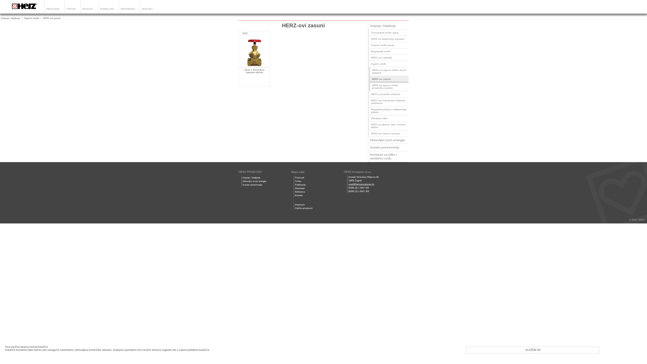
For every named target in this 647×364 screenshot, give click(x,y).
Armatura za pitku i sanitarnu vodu (383, 156)
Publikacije (300, 185)
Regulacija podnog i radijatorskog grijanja (388, 110)
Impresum (300, 204)
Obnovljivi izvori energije (387, 140)
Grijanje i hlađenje (10, 18)
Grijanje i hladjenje (251, 177)
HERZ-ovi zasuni (52, 18)
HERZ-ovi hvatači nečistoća (385, 94)
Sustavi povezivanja (384, 147)
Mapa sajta (297, 172)
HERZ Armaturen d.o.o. (358, 172)
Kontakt (147, 9)
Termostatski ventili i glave (385, 32)
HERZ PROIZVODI (250, 172)
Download (107, 9)
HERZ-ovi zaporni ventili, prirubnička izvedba (385, 86)
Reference (128, 9)
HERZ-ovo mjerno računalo (385, 133)
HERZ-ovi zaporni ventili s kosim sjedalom (389, 71)
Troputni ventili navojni (383, 45)
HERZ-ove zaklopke (381, 57)
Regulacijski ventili (380, 51)
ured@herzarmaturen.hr (361, 184)
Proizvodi (52, 9)
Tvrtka (70, 9)
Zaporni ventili (31, 18)
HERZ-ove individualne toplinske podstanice (388, 101)
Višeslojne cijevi (379, 118)
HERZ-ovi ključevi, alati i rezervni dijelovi (388, 126)
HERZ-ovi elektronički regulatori (388, 39)
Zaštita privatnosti (304, 208)
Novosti (87, 9)
